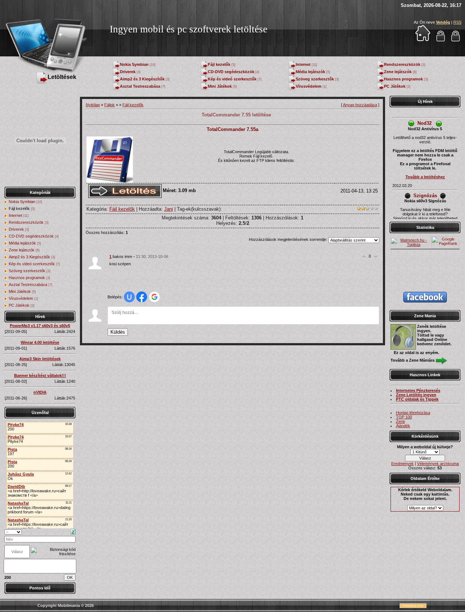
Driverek (128, 71)
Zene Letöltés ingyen (416, 395)
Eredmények (402, 463)
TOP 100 (404, 417)
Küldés (117, 332)
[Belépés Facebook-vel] (141, 296)
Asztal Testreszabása (140, 86)
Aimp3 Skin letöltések (40, 359)
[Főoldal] (423, 40)
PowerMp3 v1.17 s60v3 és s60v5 (40, 325)
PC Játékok (394, 86)
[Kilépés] (455, 40)
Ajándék (403, 426)
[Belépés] (440, 40)
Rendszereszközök (402, 64)
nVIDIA (39, 392)
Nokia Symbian (134, 64)
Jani (168, 209)
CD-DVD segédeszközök (231, 71)
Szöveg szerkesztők (315, 79)
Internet (303, 64)
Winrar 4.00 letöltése (40, 342)
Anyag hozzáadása (360, 105)
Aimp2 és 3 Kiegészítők (142, 79)
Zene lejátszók (398, 71)
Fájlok (109, 105)
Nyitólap (93, 105)
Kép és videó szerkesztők (232, 79)
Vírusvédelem (309, 86)
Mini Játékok (220, 86)
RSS (457, 22)
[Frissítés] (73, 531)
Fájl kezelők (219, 64)
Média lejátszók (310, 71)
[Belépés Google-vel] (154, 297)
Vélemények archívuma (438, 463)
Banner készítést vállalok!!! (40, 375)
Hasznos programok (403, 79)
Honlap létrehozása (413, 412)
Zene (400, 421)
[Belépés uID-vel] (129, 296)
